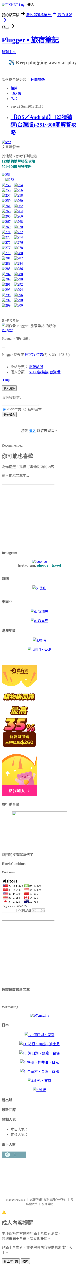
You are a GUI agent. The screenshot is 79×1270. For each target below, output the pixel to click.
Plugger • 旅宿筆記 (30, 40)
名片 (14, 99)
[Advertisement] (29, 518)
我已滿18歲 (11, 1261)
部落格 (16, 93)
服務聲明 (47, 1204)
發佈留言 (9, 414)
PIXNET (20, 1199)
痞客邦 (30, 354)
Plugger (7, 330)
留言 (39, 354)
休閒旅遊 (38, 79)
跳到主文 (9, 52)
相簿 (14, 88)
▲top (6, 380)
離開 (25, 1261)
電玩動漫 (36, 367)
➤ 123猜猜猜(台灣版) (45, 372)
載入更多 (9, 388)
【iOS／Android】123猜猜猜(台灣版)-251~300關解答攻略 (43, 124)
